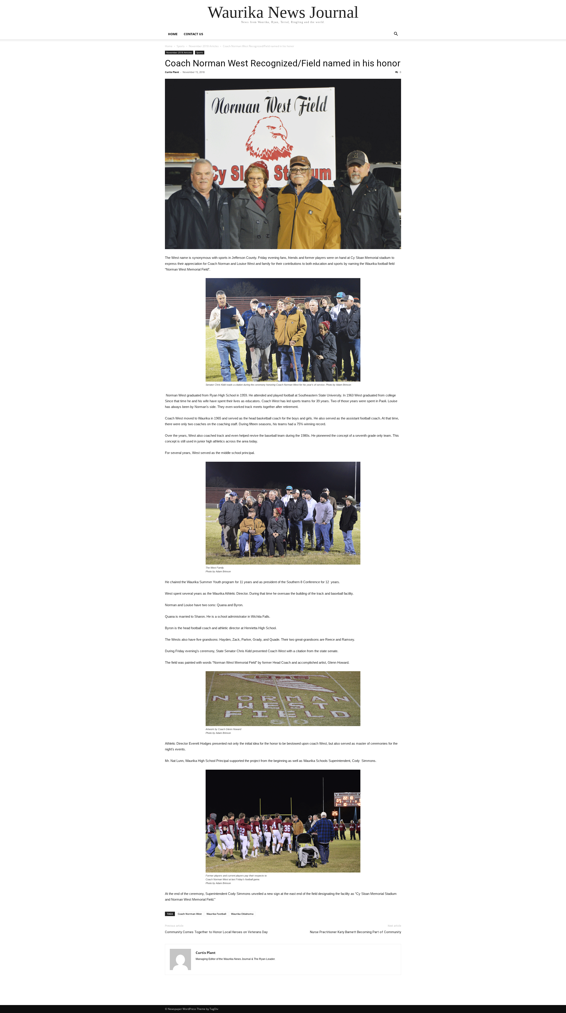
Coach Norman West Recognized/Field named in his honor (282, 63)
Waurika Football (216, 913)
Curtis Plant (172, 72)
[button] (395, 34)
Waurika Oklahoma (242, 913)
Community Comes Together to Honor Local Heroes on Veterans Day (216, 932)
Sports (181, 46)
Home (173, 34)
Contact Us (193, 34)
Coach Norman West (190, 913)
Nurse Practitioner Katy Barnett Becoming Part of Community (355, 932)
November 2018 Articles (204, 46)
